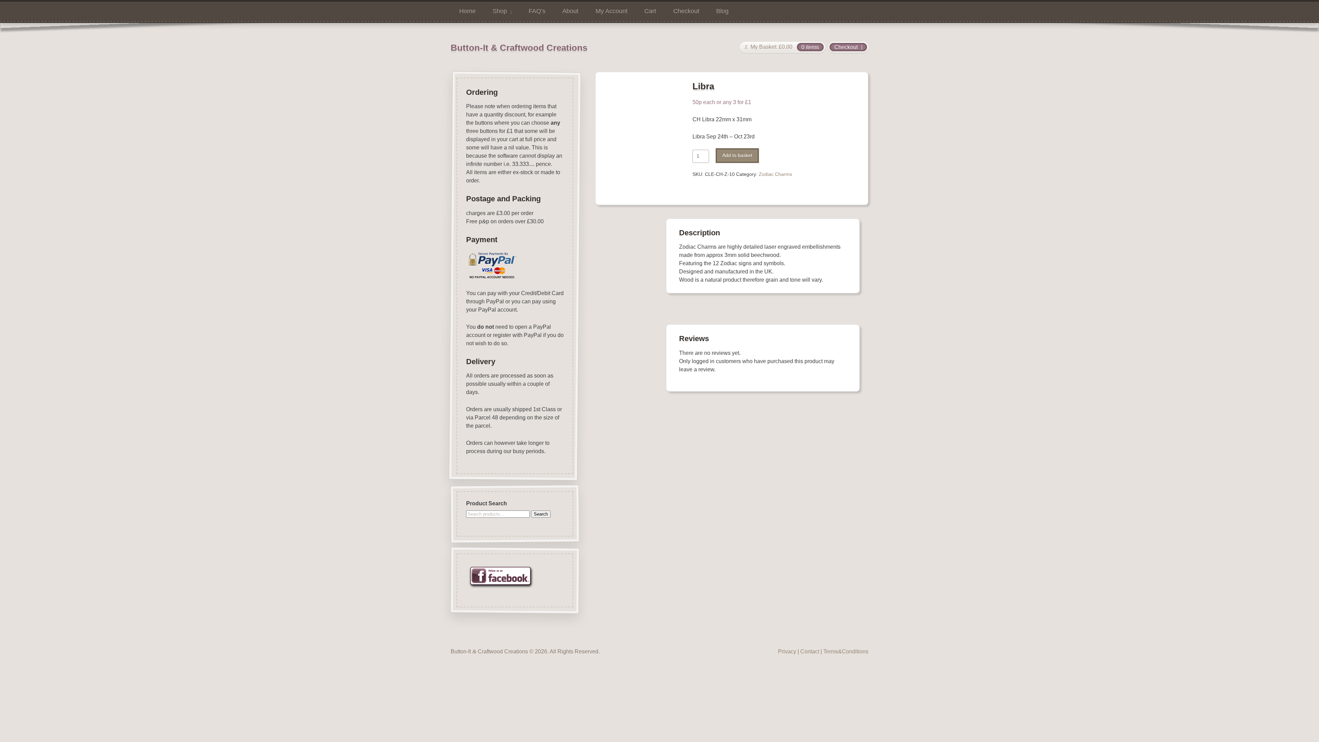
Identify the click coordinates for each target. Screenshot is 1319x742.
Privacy (787, 651)
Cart (650, 11)
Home (467, 11)
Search (541, 514)
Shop (500, 11)
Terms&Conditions (845, 651)
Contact (809, 651)
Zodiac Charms (775, 174)
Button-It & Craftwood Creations (519, 48)
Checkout (686, 11)
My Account (612, 11)
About (570, 11)
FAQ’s (537, 11)
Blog (722, 11)
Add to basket (737, 155)
